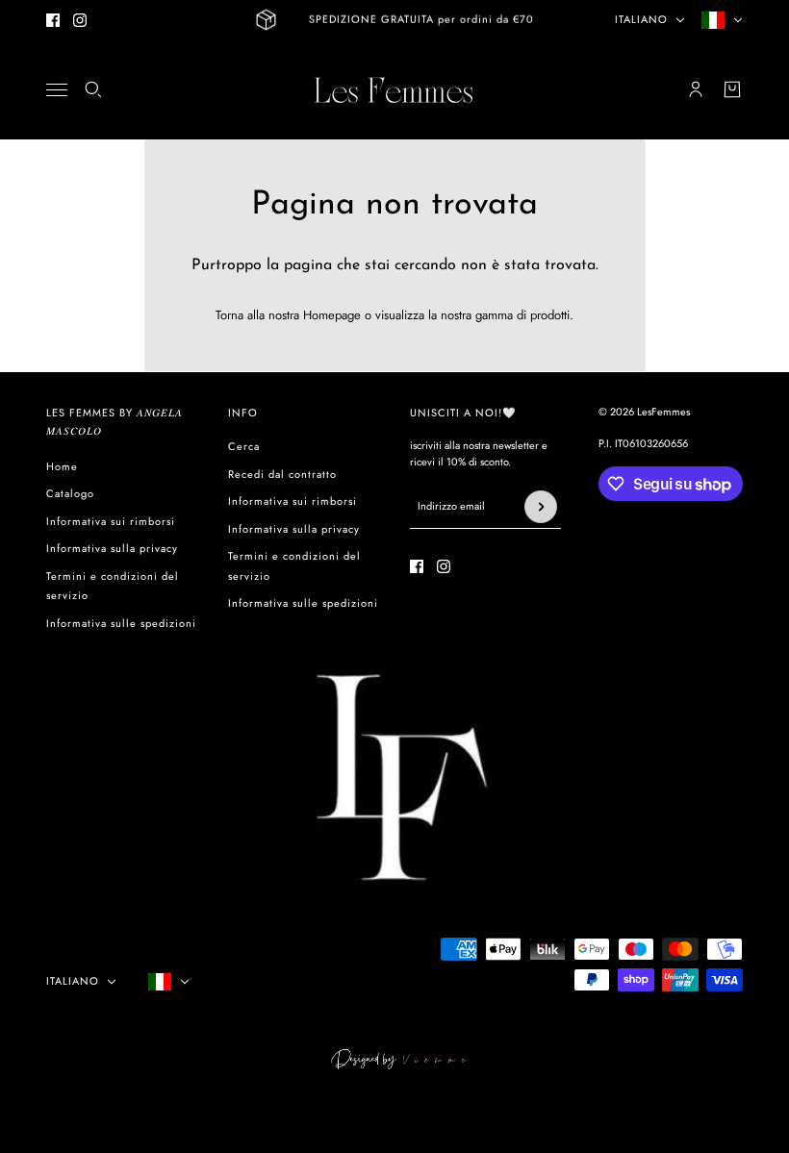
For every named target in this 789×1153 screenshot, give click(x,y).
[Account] (695, 89)
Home (62, 466)
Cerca (244, 446)
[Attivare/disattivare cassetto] (56, 90)
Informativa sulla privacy (112, 548)
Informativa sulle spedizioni (121, 623)
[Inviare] (540, 506)
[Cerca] (93, 89)
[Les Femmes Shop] (394, 89)
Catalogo (70, 493)
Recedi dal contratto (282, 474)
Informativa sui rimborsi (110, 521)
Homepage (332, 315)
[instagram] (79, 20)
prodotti (550, 315)
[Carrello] (732, 89)
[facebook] (53, 20)
